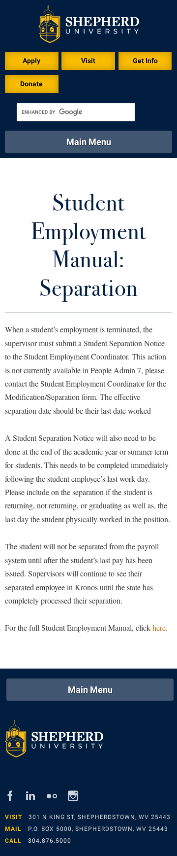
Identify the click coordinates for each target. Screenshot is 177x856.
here (159, 627)
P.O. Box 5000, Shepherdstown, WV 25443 (98, 828)
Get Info (145, 61)
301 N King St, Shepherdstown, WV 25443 (100, 817)
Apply (31, 61)
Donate (31, 84)
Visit (88, 61)
